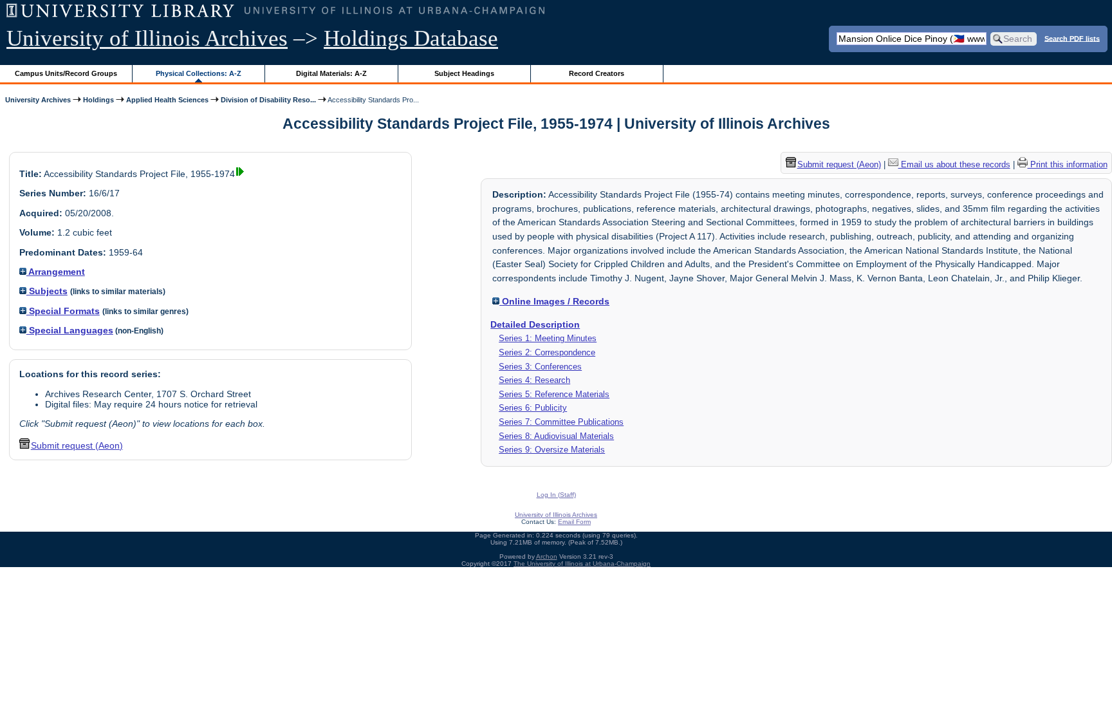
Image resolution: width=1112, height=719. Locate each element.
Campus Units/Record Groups (66, 73)
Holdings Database (411, 38)
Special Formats (63, 311)
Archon (546, 556)
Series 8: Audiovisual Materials (556, 436)
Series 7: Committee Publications (561, 422)
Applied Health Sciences (167, 100)
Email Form (574, 521)
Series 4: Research (534, 380)
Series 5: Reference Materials (554, 394)
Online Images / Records (554, 301)
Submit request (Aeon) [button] (77, 445)
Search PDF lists (1072, 38)
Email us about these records (954, 164)
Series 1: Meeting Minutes (548, 338)
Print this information (1067, 164)
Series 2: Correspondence (547, 352)
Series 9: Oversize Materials (552, 449)
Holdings (98, 100)
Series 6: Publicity (533, 408)
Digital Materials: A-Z (331, 73)
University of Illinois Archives (147, 38)
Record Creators (596, 73)
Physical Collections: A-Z (198, 73)
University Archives (38, 100)
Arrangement (55, 271)
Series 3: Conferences (540, 366)
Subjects (47, 291)
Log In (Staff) (556, 494)
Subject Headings (464, 73)
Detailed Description (535, 324)
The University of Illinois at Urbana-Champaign (582, 563)
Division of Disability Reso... (268, 100)
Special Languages (69, 330)
